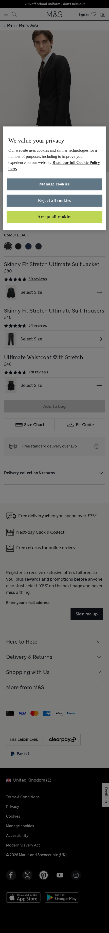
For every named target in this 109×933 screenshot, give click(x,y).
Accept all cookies (54, 217)
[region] (54, 178)
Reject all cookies (54, 200)
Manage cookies (54, 184)
